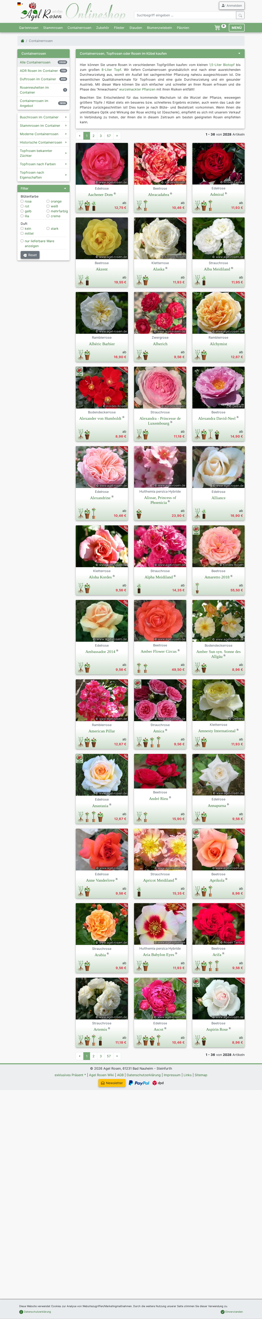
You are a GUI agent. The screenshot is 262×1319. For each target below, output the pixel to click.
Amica (158, 731)
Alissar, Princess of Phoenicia (160, 500)
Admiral (217, 194)
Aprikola (217, 880)
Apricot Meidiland (158, 880)
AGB (120, 1075)
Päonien (183, 28)
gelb (28, 211)
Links (188, 1075)
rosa (28, 201)
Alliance (218, 497)
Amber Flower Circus (159, 651)
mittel (29, 233)
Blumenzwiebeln (159, 28)
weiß (54, 206)
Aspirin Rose (217, 1029)
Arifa (216, 954)
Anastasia (100, 805)
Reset (32, 255)
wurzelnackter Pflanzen (137, 89)
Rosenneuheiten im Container (34, 89)
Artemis (100, 1029)
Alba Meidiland (217, 269)
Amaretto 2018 (216, 577)
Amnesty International (217, 731)
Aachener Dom (100, 194)
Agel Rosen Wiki (101, 1075)
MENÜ (237, 28)
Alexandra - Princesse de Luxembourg (160, 420)
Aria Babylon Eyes (158, 954)
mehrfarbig (59, 211)
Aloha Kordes (100, 577)
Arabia (100, 954)
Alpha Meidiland (159, 577)
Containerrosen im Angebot (34, 103)
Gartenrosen (28, 28)
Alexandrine (100, 497)
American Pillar (101, 731)
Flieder (119, 28)
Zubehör (102, 28)
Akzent (102, 269)
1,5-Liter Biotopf (222, 65)
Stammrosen (53, 28)
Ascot (158, 1029)
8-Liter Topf (111, 70)
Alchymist (218, 344)
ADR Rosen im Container (39, 71)
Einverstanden (234, 1311)
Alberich (160, 344)
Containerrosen (79, 28)
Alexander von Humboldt (100, 418)
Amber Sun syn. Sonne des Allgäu (218, 654)
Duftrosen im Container (38, 79)
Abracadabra (158, 194)
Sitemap (201, 1075)
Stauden (135, 28)
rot (27, 206)
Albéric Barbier (102, 344)
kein (28, 228)
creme (55, 216)
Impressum (172, 1075)
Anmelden (234, 5)
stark (55, 228)
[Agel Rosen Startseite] (22, 40)
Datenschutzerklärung (144, 1075)
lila (27, 216)
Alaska (158, 269)
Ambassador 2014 (100, 651)
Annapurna (217, 805)
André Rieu (158, 798)
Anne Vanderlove (100, 880)
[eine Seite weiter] (117, 136)
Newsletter (114, 1083)
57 (109, 136)
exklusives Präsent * (70, 1075)
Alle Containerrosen (35, 62)
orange (56, 201)
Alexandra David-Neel (217, 418)
